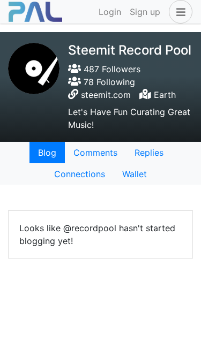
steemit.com (106, 94)
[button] (178, 12)
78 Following (108, 82)
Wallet (134, 174)
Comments (95, 152)
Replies (149, 152)
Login (110, 11)
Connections (79, 174)
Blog (47, 152)
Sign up (145, 11)
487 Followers (110, 69)
